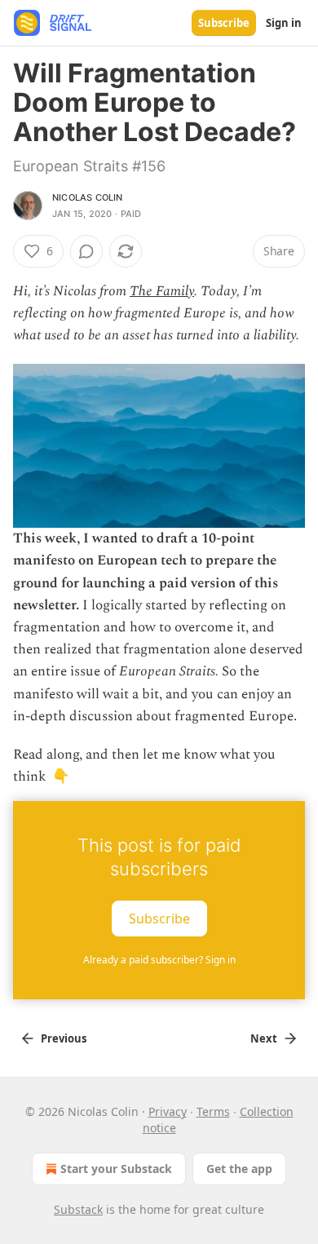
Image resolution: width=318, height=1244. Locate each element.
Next (263, 1038)
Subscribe (224, 22)
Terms (213, 1111)
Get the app (239, 1168)
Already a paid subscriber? (159, 960)
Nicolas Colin (87, 197)
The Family (162, 291)
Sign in (284, 22)
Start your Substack (116, 1168)
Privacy (167, 1111)
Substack (78, 1209)
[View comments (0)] (86, 251)
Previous (63, 1038)
